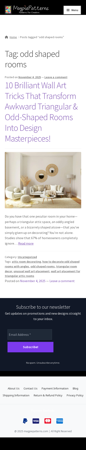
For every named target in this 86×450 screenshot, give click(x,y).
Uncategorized (27, 257)
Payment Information (55, 388)
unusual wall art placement (31, 271)
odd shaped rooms (42, 266)
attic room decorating (26, 261)
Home (13, 37)
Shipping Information (16, 395)
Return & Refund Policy (48, 395)
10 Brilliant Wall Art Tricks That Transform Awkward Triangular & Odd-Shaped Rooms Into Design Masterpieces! (41, 112)
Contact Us (30, 388)
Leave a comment (55, 77)
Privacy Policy (75, 395)
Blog (75, 388)
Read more (26, 243)
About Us (13, 388)
